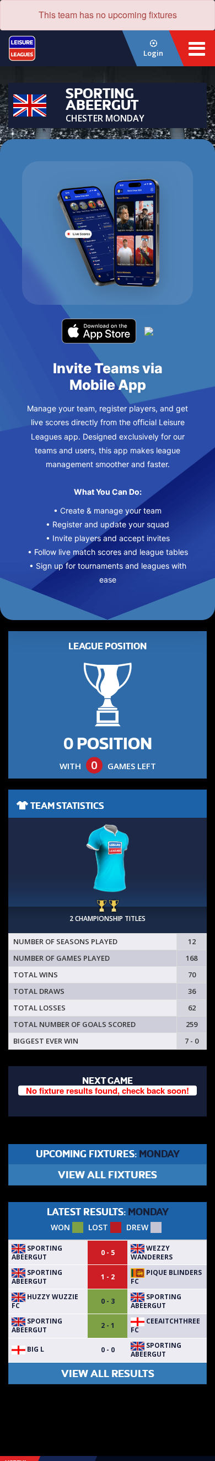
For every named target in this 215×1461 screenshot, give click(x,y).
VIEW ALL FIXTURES (107, 1175)
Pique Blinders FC (166, 1277)
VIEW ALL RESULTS (107, 1373)
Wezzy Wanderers (152, 1252)
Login (153, 53)
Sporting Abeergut (37, 1252)
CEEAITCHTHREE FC (165, 1325)
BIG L (34, 1349)
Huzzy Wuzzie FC (45, 1301)
